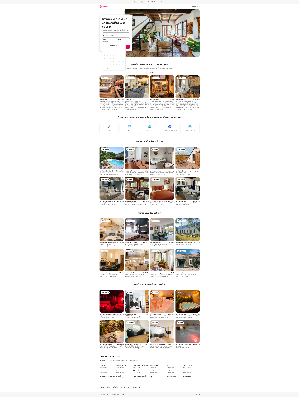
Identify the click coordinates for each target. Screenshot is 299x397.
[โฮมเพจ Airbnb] (103, 6)
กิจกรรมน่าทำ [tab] (133, 360)
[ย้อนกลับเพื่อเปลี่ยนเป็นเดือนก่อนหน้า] (104, 45)
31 (107, 68)
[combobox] (116, 36)
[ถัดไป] (152, 72)
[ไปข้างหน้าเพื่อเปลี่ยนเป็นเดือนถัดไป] (122, 45)
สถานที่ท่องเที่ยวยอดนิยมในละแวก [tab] (118, 360)
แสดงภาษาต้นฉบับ (160, 2)
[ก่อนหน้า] (146, 72)
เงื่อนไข (122, 394)
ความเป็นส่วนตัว (115, 394)
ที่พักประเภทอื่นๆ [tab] (104, 360)
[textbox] (109, 42)
